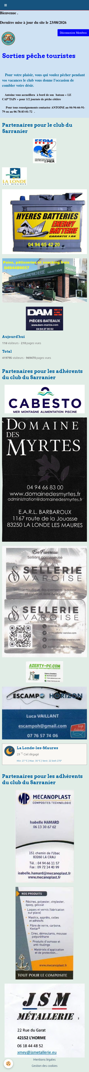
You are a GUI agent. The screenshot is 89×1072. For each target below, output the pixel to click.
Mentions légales (44, 1059)
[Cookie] (8, 1063)
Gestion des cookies (45, 1065)
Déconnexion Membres (73, 33)
